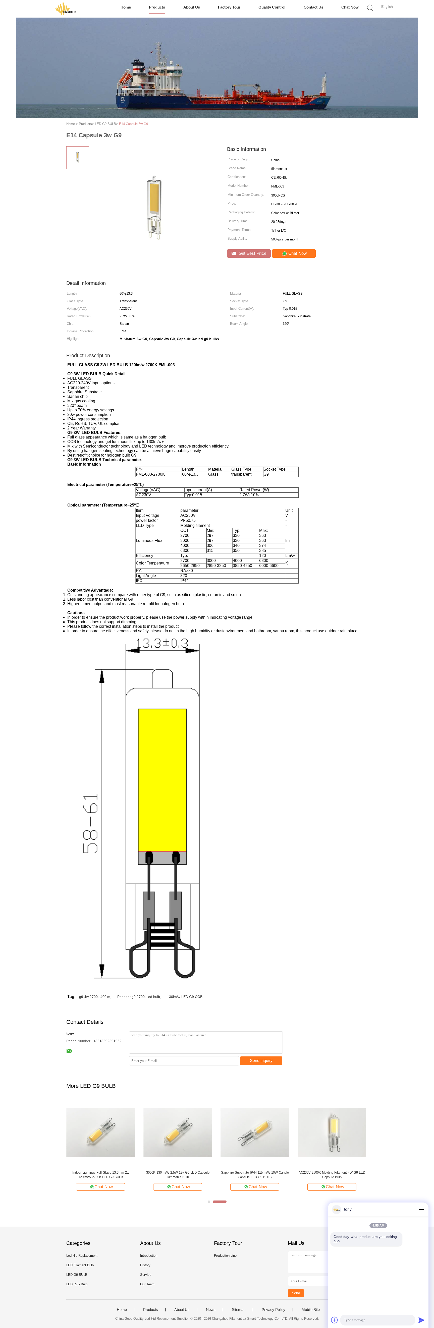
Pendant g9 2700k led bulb (138, 997)
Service (145, 1275)
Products (157, 7)
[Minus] (421, 1210)
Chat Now (350, 7)
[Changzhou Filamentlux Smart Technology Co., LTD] (65, 9)
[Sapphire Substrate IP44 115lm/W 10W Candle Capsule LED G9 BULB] (255, 1132)
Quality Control (271, 7)
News (210, 1309)
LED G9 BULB (76, 1275)
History (145, 1265)
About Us (191, 7)
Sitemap (238, 1309)
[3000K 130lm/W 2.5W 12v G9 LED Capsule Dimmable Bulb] (177, 1132)
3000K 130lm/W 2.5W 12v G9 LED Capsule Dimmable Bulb (177, 1175)
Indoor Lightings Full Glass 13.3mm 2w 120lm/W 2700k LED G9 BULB (100, 1175)
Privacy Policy (273, 1309)
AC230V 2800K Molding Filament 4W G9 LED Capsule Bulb (332, 1175)
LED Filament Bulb (80, 1265)
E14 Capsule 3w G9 (133, 124)
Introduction (148, 1255)
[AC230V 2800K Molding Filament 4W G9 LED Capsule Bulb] (332, 1132)
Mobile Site (311, 1309)
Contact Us (313, 7)
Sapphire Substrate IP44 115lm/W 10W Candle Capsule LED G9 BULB (255, 1175)
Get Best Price (251, 253)
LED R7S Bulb (76, 1284)
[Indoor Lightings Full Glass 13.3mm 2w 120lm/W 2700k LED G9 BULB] (100, 1132)
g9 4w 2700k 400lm (94, 997)
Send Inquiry (261, 1060)
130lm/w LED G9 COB (184, 997)
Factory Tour (229, 7)
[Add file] (334, 1319)
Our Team (147, 1284)
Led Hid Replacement (81, 1255)
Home (126, 7)
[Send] (421, 1319)
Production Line (225, 1255)
